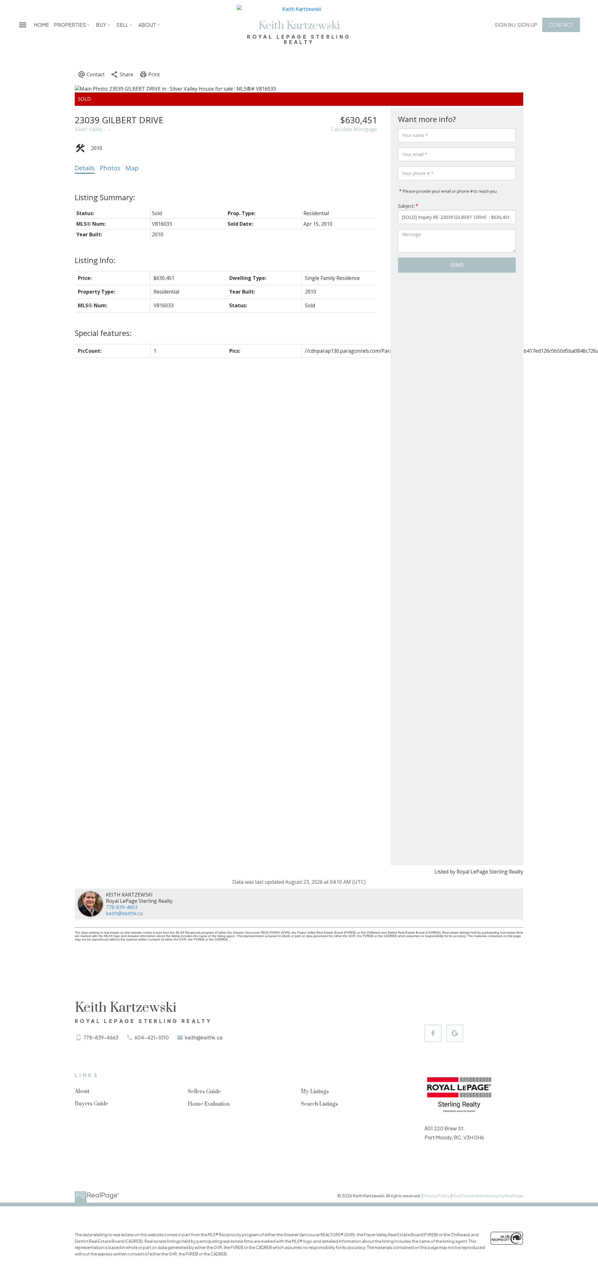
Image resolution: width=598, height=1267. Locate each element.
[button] (516, 25)
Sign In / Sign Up (516, 25)
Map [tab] (132, 168)
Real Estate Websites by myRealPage (487, 1195)
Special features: (103, 333)
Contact (561, 25)
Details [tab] (85, 168)
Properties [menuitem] (70, 24)
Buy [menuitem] (101, 24)
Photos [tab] (110, 168)
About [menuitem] (147, 24)
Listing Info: (95, 260)
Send (457, 264)
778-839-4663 (122, 907)
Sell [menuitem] (122, 24)
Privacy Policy (436, 1195)
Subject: (406, 206)
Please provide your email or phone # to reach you (449, 191)
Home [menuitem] (41, 24)
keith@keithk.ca (124, 913)
